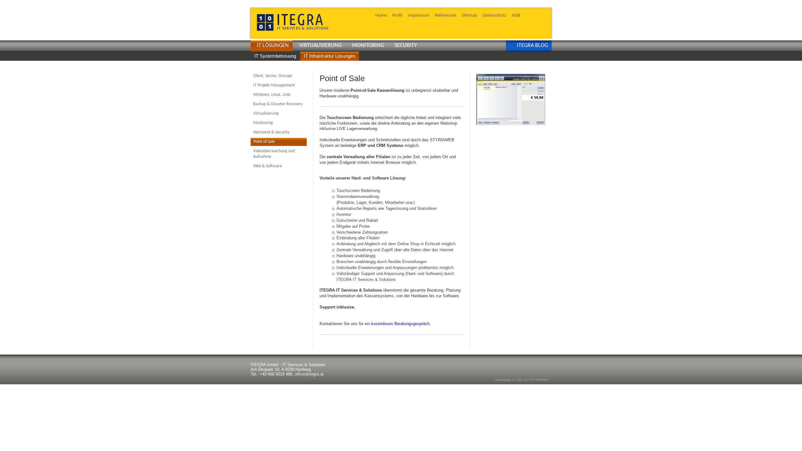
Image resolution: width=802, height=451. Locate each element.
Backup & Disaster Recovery (278, 104)
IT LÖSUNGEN (273, 45)
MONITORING (368, 45)
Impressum (418, 15)
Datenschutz (494, 15)
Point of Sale (264, 141)
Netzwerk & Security (271, 132)
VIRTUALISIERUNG (320, 45)
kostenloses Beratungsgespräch (400, 323)
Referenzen (445, 15)
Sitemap (469, 15)
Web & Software (267, 166)
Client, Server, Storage (272, 76)
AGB (516, 15)
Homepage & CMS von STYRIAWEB (521, 379)
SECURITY (405, 45)
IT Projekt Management (274, 85)
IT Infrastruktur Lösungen (329, 56)
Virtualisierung (266, 113)
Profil (397, 15)
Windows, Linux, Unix (271, 94)
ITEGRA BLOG (532, 45)
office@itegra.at (309, 374)
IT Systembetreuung (275, 56)
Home (381, 15)
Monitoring (263, 123)
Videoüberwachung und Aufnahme (274, 154)
